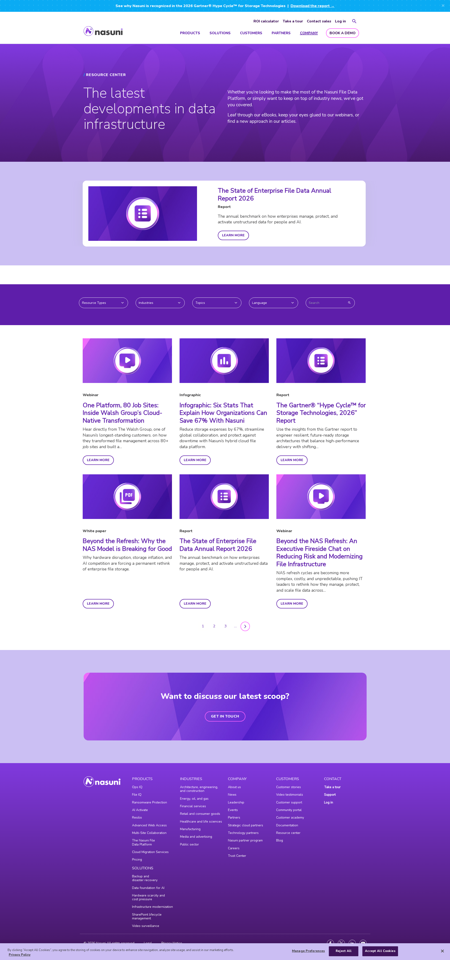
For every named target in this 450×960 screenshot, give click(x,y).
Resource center (288, 833)
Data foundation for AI (148, 888)
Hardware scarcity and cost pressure (148, 897)
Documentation (287, 825)
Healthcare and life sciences (201, 821)
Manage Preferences (308, 951)
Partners (281, 33)
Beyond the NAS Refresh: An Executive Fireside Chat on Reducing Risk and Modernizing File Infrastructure (319, 552)
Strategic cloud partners (245, 825)
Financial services (193, 806)
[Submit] (349, 302)
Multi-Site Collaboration (149, 833)
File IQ (136, 794)
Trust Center (237, 856)
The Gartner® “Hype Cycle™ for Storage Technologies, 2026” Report (321, 413)
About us (234, 787)
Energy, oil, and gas (194, 798)
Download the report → (312, 5)
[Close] (442, 951)
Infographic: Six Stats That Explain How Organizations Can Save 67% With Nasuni (223, 413)
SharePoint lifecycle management (147, 916)
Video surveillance (145, 926)
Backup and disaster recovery (145, 878)
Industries (191, 779)
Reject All (343, 951)
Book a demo (343, 33)
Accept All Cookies (380, 951)
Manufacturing (190, 829)
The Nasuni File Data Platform (143, 842)
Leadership (236, 802)
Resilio (137, 817)
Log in (340, 21)
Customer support (289, 802)
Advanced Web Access (149, 825)
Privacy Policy (19, 955)
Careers (234, 848)
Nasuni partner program (245, 840)
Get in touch (225, 716)
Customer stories (288, 787)
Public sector (189, 844)
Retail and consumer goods (200, 813)
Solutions (220, 33)
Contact (332, 779)
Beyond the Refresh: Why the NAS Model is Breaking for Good (127, 545)
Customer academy (290, 817)
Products (190, 33)
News (232, 794)
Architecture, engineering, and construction (199, 789)
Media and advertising (196, 836)
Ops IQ (137, 787)
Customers (251, 33)
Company (309, 33)
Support (330, 794)
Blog (279, 840)
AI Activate (140, 810)
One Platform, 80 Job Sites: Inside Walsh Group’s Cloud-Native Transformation (122, 413)
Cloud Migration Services (150, 852)
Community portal (289, 810)
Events (233, 810)
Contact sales (319, 21)
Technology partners (243, 833)
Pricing (137, 859)
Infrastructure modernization (152, 907)
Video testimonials (289, 794)
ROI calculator (266, 21)
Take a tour (293, 21)
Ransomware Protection (149, 802)
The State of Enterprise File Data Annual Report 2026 (274, 195)
